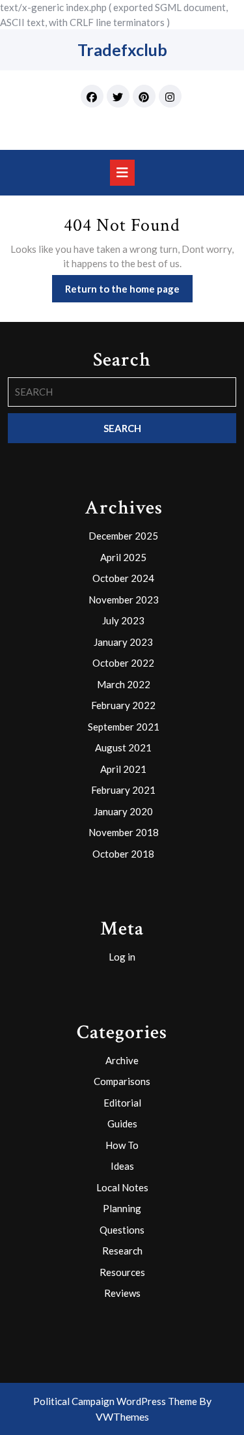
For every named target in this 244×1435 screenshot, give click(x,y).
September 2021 (123, 726)
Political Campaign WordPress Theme (115, 1401)
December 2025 (123, 536)
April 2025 (123, 557)
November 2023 (123, 599)
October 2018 (123, 854)
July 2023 (123, 620)
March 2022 (123, 684)
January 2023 (123, 642)
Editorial (122, 1103)
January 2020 (123, 811)
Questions (122, 1230)
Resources (122, 1272)
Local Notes (122, 1187)
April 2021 (123, 769)
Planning (122, 1208)
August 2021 (123, 747)
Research (122, 1250)
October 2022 (123, 663)
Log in (122, 957)
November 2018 (123, 832)
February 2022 (123, 705)
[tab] (122, 173)
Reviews (122, 1293)
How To (122, 1145)
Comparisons (122, 1081)
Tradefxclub (122, 49)
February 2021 (123, 790)
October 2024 (123, 578)
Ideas (122, 1166)
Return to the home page (129, 292)
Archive (122, 1060)
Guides (122, 1123)
